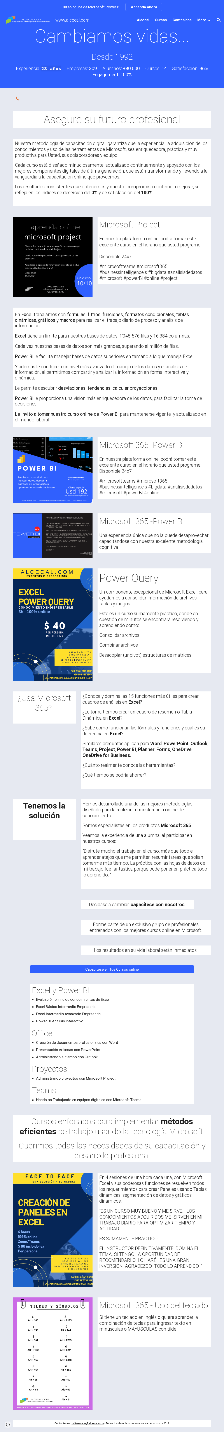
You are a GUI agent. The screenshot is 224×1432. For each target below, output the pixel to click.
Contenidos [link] (182, 20)
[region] (112, 7)
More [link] (201, 20)
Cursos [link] (161, 20)
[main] (112, 51)
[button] (219, 20)
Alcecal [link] (143, 20)
